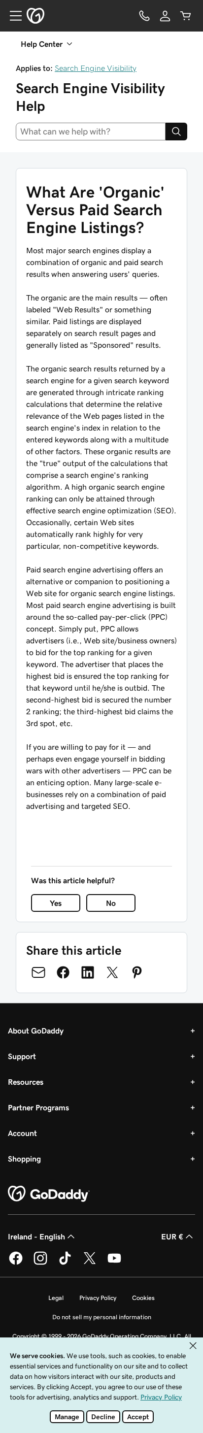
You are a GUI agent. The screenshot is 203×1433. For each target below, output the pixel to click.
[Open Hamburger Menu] (12, 16)
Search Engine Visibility (95, 68)
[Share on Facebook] (63, 972)
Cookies (143, 1298)
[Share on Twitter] (112, 972)
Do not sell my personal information (101, 1317)
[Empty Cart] (186, 16)
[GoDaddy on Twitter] (90, 1263)
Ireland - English (36, 1236)
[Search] (176, 131)
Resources (25, 1082)
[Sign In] (165, 15)
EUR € (172, 1236)
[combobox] (90, 131)
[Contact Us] (144, 15)
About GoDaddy (36, 1030)
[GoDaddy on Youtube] (114, 1263)
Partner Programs (38, 1107)
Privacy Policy (97, 1298)
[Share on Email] (38, 972)
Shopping (24, 1159)
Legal (56, 1298)
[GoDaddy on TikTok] (65, 1263)
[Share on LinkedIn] (87, 972)
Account (22, 1133)
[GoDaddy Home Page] (49, 1194)
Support (22, 1056)
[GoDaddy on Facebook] (16, 1263)
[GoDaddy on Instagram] (40, 1263)
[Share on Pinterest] (137, 972)
